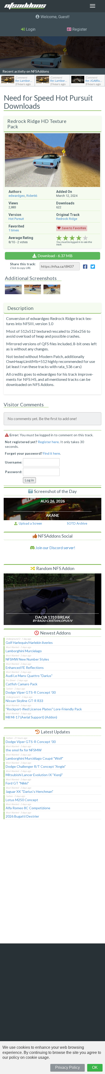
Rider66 (31, 196)
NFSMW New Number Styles (27, 659)
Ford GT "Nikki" (17, 783)
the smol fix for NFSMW (24, 750)
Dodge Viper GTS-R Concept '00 (31, 692)
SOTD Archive (77, 523)
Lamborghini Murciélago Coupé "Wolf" (34, 758)
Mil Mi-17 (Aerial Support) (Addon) (31, 717)
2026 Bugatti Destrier (22, 816)
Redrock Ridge (66, 219)
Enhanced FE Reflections (25, 667)
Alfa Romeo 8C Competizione (28, 808)
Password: (13, 472)
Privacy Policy (67, 1067)
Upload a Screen (29, 523)
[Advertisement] (52, 884)
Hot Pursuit (16, 219)
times (14, 230)
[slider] (72, 238)
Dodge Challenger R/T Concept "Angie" (36, 766)
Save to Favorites (74, 228)
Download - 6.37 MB (55, 255)
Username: (13, 462)
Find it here (51, 453)
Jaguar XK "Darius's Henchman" (29, 791)
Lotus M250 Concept (22, 800)
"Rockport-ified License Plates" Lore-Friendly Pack (44, 709)
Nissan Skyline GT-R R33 (24, 701)
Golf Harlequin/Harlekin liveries (29, 642)
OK (95, 1067)
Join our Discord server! (55, 547)
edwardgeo (17, 196)
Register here (48, 442)
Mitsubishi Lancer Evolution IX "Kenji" (34, 775)
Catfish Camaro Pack (21, 684)
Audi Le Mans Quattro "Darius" (29, 676)
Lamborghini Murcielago (24, 651)
